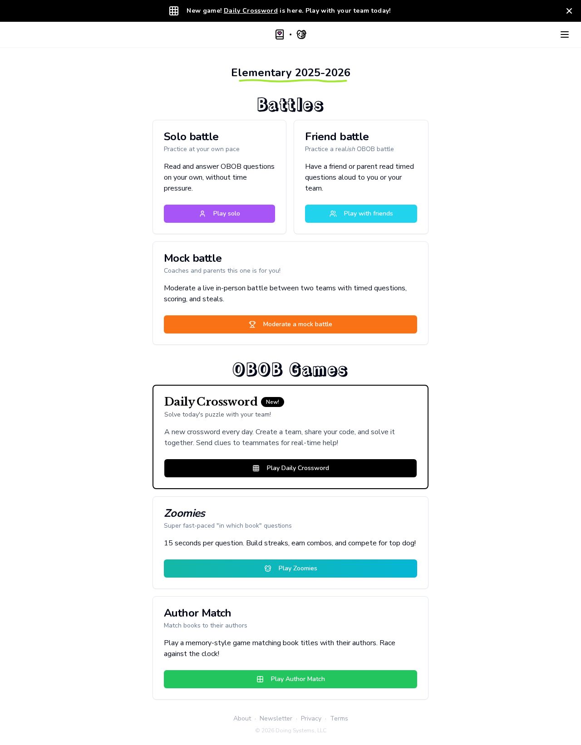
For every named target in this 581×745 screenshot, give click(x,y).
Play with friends (368, 213)
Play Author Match (298, 679)
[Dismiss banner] (569, 10)
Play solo (226, 213)
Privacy (311, 718)
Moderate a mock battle (297, 324)
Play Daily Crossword (298, 468)
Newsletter (276, 718)
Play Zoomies (298, 568)
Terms (339, 718)
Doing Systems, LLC (301, 730)
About (242, 718)
